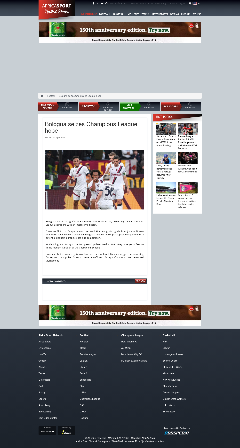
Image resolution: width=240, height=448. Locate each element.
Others (197, 14)
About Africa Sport (119, 3)
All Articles (124, 438)
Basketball (119, 14)
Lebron (166, 347)
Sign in (183, 3)
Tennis (145, 14)
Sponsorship (45, 411)
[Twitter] (97, 3)
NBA (165, 341)
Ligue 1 (84, 367)
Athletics (133, 14)
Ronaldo (84, 341)
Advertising (160, 3)
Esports (185, 14)
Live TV (42, 354)
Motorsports (160, 14)
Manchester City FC (131, 354)
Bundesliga (85, 379)
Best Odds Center (48, 417)
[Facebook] (93, 3)
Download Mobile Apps (143, 438)
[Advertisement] (120, 67)
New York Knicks (171, 379)
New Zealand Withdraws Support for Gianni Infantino (187, 168)
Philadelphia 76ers (172, 367)
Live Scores (45, 347)
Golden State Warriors (174, 398)
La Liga (84, 360)
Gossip (42, 360)
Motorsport (44, 379)
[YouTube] (102, 3)
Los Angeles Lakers (173, 354)
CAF (82, 405)
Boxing (174, 14)
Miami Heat (169, 373)
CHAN (83, 411)
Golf (41, 386)
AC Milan (126, 347)
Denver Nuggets (171, 392)
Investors (133, 3)
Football (104, 14)
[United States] (196, 3)
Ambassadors (146, 3)
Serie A (83, 373)
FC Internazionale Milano (134, 360)
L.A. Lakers (169, 405)
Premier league (88, 354)
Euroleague (169, 411)
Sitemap (112, 438)
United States (57, 11)
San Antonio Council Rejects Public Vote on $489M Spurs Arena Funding (166, 141)
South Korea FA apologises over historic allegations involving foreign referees (187, 201)
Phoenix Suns (170, 386)
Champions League (90, 398)
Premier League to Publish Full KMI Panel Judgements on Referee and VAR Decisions (187, 142)
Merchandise (89, 14)
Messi (83, 347)
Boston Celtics (170, 360)
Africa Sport (45, 341)
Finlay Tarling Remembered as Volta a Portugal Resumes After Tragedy (164, 171)
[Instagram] (106, 3)
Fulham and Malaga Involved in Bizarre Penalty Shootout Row (166, 199)
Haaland (84, 417)
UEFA (83, 392)
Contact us (173, 3)
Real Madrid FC (129, 341)
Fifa (82, 386)
